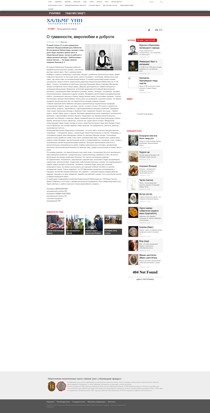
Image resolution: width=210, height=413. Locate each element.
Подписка (58, 1)
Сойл (85, 1)
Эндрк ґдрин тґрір (127, 5)
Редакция (50, 402)
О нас (50, 1)
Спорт (92, 1)
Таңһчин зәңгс (75, 13)
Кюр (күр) (144, 241)
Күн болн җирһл (94, 5)
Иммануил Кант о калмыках (148, 62)
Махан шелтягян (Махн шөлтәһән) (148, 256)
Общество (63, 42)
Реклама (68, 1)
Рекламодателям (63, 402)
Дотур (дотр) (145, 194)
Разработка (50, 407)
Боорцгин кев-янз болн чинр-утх (148, 137)
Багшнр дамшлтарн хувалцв (67, 29)
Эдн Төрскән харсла (110, 5)
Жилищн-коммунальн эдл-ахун (75, 5)
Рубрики (54, 13)
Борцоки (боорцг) (148, 166)
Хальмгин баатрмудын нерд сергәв (148, 80)
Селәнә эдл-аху (116, 1)
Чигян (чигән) (146, 180)
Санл (106, 1)
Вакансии (77, 1)
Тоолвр (50, 9)
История (131, 40)
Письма (140, 40)
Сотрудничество (78, 402)
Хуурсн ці (144, 152)
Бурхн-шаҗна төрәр (55, 5)
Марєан (99, 1)
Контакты (111, 402)
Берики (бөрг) (146, 227)
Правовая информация (96, 402)
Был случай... (150, 40)
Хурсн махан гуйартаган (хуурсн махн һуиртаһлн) (149, 211)
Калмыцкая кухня (134, 131)
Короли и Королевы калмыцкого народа (149, 46)
